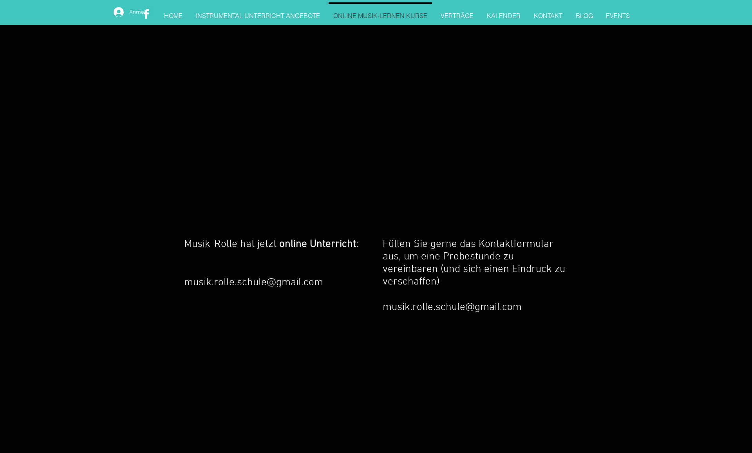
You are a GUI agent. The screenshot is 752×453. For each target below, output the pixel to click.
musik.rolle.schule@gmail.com (253, 282)
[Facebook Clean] (146, 14)
